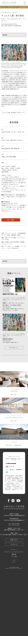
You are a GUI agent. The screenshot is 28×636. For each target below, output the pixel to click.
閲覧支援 (14, 554)
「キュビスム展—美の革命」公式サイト (12, 112)
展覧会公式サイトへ (6, 211)
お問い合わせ (14, 540)
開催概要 (5, 35)
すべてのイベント (14, 348)
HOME (2, 7)
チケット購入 (10, 220)
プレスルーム (14, 544)
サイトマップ (14, 549)
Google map (18, 445)
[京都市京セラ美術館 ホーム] (9, 3)
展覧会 (6, 7)
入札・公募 (14, 556)
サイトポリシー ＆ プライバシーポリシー (14, 552)
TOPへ (14, 562)
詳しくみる (13, 394)
